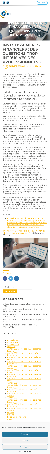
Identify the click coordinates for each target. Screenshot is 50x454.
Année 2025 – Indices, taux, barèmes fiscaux (24, 386)
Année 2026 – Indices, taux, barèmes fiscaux (24, 401)
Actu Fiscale (12, 340)
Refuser (25, 440)
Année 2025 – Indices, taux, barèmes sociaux (24, 394)
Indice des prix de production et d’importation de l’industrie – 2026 (24, 310)
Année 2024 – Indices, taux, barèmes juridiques (24, 375)
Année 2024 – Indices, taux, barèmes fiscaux (24, 371)
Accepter (25, 434)
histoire (10, 415)
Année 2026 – (13, 398)
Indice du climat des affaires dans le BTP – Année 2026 (22, 326)
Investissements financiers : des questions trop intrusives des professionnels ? (24, 232)
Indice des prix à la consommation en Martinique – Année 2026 (25, 315)
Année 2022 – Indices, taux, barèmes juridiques (24, 354)
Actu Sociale (13, 345)
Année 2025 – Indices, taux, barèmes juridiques (24, 390)
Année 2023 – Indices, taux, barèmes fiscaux (24, 358)
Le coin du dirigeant (16, 417)
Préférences (25, 447)
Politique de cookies (25, 451)
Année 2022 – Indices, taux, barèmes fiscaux (24, 350)
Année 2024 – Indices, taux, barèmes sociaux (24, 380)
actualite (11, 347)
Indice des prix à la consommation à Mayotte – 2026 (24, 321)
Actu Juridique (14, 342)
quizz (9, 419)
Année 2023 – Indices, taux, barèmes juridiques (24, 363)
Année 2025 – (13, 383)
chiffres (10, 413)
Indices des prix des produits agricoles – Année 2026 (24, 305)
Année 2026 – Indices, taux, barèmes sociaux (24, 409)
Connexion (42, 3)
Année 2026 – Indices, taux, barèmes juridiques (24, 405)
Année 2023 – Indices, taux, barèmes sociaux (24, 367)
